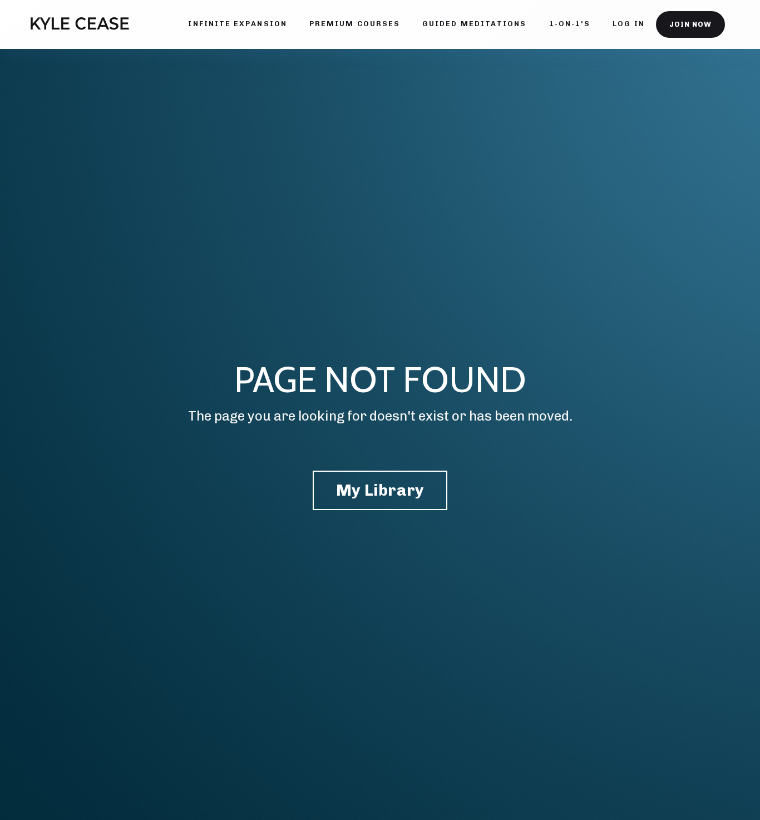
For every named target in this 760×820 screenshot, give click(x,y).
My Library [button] (380, 490)
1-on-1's (570, 23)
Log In (628, 23)
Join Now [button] (690, 24)
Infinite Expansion (237, 23)
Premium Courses (354, 23)
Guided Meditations (474, 23)
